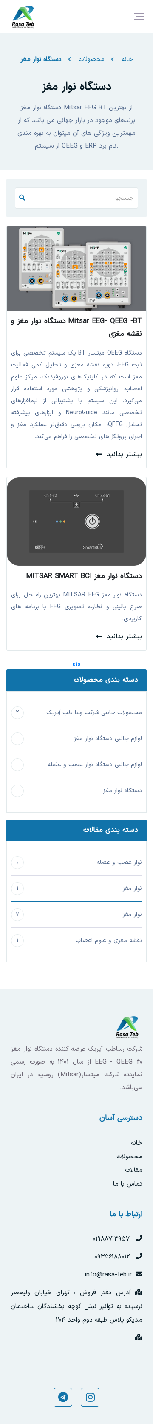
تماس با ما (127, 1184)
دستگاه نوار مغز (41, 59)
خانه (127, 59)
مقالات (133, 1170)
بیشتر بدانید (124, 454)
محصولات (92, 59)
